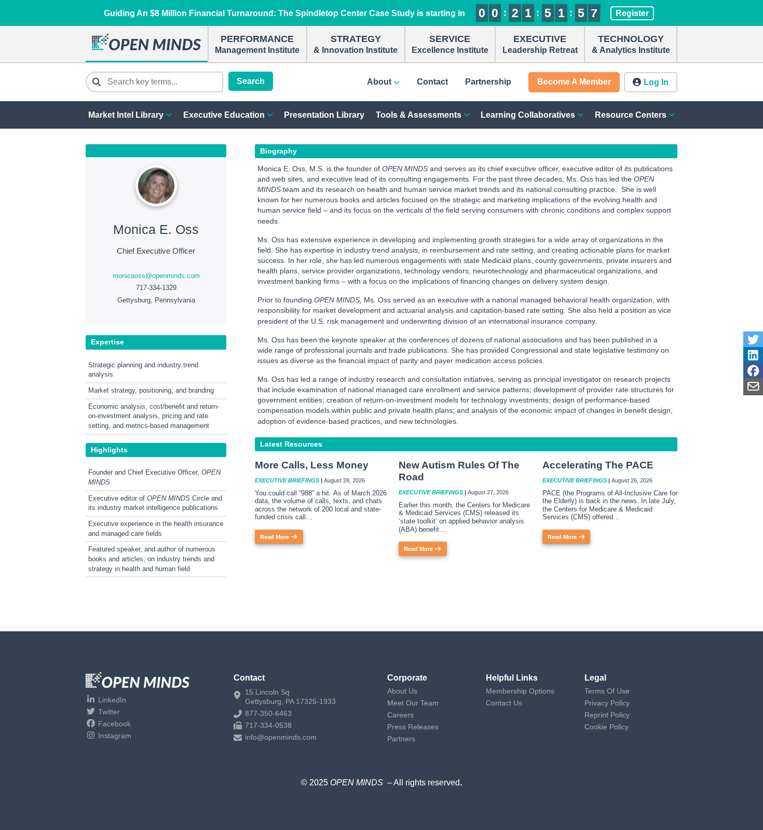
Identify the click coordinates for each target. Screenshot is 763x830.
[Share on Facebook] (753, 371)
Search (251, 81)
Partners (401, 739)
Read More (275, 537)
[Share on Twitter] (753, 340)
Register (632, 13)
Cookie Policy (606, 727)
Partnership (488, 81)
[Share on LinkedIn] (753, 355)
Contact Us (504, 703)
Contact (432, 81)
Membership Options (520, 691)
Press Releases (413, 727)
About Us (402, 691)
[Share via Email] (753, 386)
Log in (656, 82)
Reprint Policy (607, 715)
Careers (400, 715)
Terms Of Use (607, 691)
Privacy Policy (607, 703)
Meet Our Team (413, 703)
